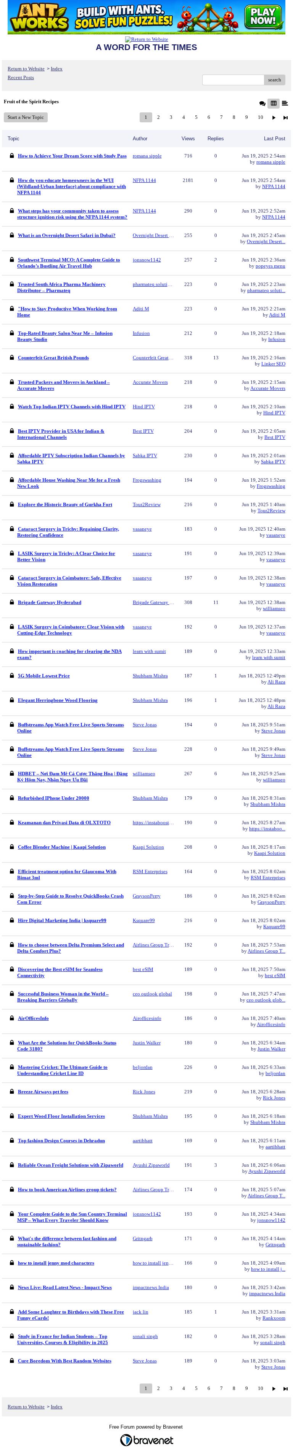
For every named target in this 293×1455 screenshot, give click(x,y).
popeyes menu (270, 266)
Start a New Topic (26, 117)
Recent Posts (21, 77)
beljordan (275, 1073)
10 (260, 117)
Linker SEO (273, 364)
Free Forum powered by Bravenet (146, 1427)
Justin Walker (271, 1049)
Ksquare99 (274, 926)
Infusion (276, 339)
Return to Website (26, 68)
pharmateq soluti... (266, 290)
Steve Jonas (273, 731)
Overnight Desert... (266, 241)
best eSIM (275, 975)
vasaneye (275, 535)
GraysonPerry (271, 902)
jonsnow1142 (271, 1220)
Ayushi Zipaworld (266, 1171)
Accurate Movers (267, 388)
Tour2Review (271, 510)
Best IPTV (274, 437)
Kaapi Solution (269, 853)
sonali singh (272, 1342)
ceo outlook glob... (265, 1000)
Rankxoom (273, 1318)
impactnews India (267, 1293)
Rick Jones (274, 1098)
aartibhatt (275, 1147)
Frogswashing (271, 486)
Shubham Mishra (267, 804)
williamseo (274, 608)
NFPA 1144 (273, 186)
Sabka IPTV (273, 461)
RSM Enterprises (268, 877)
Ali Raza (276, 682)
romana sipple (270, 162)
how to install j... (268, 1269)
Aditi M (277, 315)
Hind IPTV (274, 413)
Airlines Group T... (266, 951)
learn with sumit (268, 657)
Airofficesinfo (271, 1024)
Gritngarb (275, 1244)
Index (57, 68)
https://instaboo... (267, 828)
